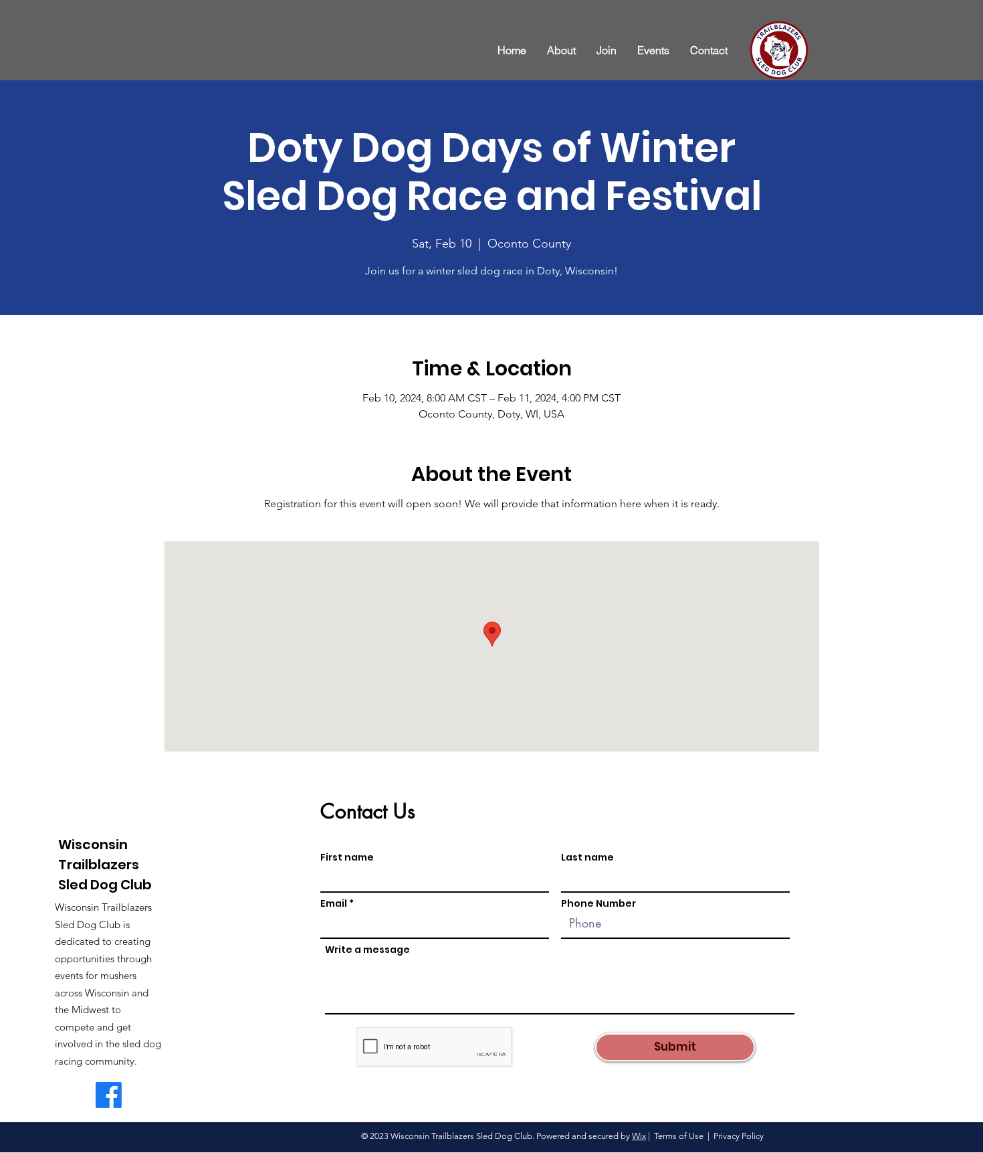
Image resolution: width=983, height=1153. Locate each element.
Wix (639, 1136)
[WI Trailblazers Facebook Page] (109, 1095)
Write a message (367, 949)
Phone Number (598, 903)
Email (333, 903)
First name (347, 857)
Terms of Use (678, 1136)
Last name (587, 857)
